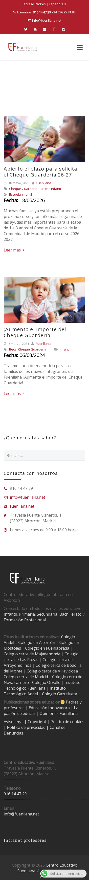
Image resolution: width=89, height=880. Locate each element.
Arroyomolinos (17, 665)
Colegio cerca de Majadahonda (32, 654)
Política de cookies (67, 721)
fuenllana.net (22, 506)
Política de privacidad (26, 727)
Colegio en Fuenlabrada (47, 648)
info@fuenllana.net (46, 20)
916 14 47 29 (15, 794)
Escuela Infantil (50, 188)
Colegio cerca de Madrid (26, 676)
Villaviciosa (68, 671)
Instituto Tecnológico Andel (35, 691)
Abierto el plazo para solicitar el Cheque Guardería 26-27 (42, 171)
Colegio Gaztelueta (59, 694)
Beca (13, 349)
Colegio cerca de (58, 659)
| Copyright (35, 721)
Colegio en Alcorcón (36, 642)
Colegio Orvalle (46, 682)
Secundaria (47, 614)
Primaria (27, 614)
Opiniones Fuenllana (59, 713)
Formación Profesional (25, 620)
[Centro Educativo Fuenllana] (22, 47)
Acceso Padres (34, 4)
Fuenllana (43, 183)
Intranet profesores (25, 840)
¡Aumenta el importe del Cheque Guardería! (35, 332)
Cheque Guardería (23, 188)
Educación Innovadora (49, 707)
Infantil (65, 349)
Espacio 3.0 (57, 4)
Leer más (13, 250)
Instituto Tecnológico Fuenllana (42, 685)
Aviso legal (14, 721)
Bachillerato (70, 614)
